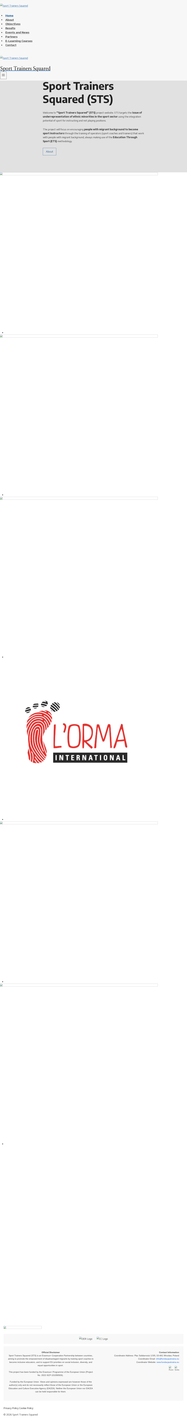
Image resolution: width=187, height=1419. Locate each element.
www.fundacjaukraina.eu (168, 1362)
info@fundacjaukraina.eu (167, 1359)
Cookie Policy (26, 1408)
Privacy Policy (11, 1408)
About (49, 151)
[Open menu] (3, 75)
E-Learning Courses (18, 40)
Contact (10, 45)
